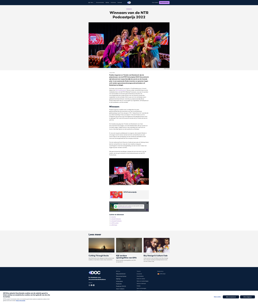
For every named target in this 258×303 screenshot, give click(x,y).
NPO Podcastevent (120, 90)
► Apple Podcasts (115, 219)
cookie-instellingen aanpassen (124, 207)
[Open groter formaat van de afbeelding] (129, 171)
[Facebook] (91, 285)
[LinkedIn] (93, 285)
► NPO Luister (114, 223)
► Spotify (113, 217)
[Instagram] (89, 285)
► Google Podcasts (116, 221)
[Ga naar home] (129, 2)
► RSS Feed (113, 225)
